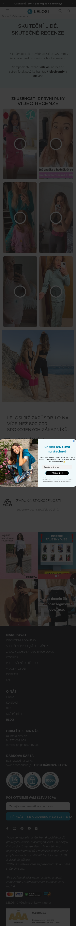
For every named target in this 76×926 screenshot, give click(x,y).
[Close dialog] (74, 441)
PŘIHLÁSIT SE (57, 473)
